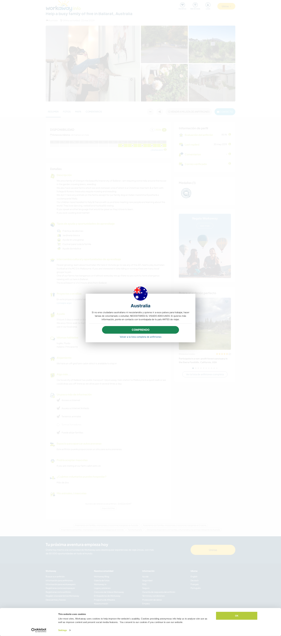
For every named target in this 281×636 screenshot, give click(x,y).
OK (236, 615)
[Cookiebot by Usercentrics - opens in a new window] (39, 630)
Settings (62, 630)
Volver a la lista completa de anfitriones (140, 336)
